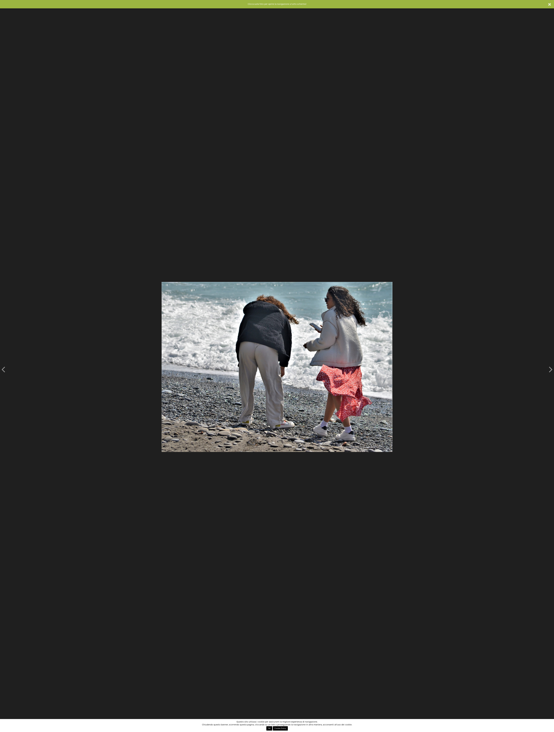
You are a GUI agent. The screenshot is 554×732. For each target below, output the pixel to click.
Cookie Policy (280, 728)
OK (269, 728)
